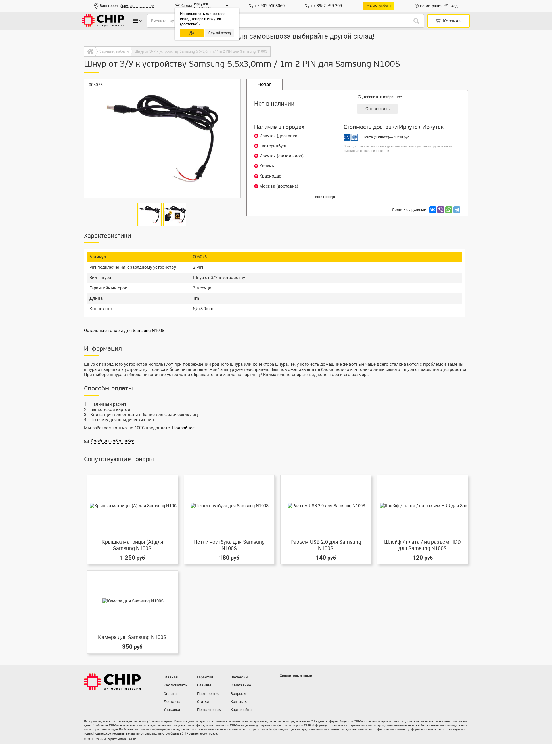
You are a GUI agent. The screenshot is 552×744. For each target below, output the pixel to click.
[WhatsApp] (448, 209)
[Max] (285, 687)
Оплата (170, 693)
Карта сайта (241, 709)
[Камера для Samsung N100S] (132, 601)
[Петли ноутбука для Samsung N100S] (229, 506)
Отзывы (204, 685)
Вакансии (239, 677)
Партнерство (208, 693)
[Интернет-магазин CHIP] (103, 21)
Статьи (203, 701)
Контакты (239, 701)
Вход (453, 6)
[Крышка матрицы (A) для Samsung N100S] (132, 506)
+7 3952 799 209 (326, 5)
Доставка (172, 701)
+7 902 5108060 (269, 5)
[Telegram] (456, 209)
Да (191, 32)
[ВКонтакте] (432, 209)
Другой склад (219, 32)
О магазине (241, 685)
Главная (171, 677)
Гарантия (205, 677)
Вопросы (238, 693)
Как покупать (175, 685)
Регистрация (431, 6)
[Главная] (89, 51)
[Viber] (440, 209)
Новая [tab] (264, 84)
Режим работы (378, 6)
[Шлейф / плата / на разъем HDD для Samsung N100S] (423, 506)
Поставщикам (209, 709)
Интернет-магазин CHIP (112, 681)
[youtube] (308, 687)
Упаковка (172, 709)
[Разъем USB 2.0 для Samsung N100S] (326, 506)
